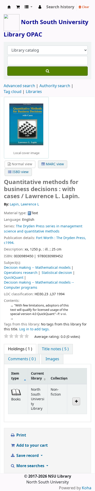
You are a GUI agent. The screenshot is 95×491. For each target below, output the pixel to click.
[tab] (55, 349)
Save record (27, 456)
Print (20, 435)
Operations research (21, 272)
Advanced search (19, 86)
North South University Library (9, 7)
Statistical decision (57, 272)
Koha (86, 488)
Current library (37, 376)
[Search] (47, 71)
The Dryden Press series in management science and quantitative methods (43, 229)
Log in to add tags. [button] (34, 329)
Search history (60, 7)
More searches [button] (30, 466)
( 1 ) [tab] (20, 349)
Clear (85, 7)
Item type (15, 376)
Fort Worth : (45, 238)
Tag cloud (12, 92)
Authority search (54, 86)
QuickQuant (13, 277)
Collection (59, 378)
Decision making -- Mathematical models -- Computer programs (39, 285)
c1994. (9, 242)
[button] (18, 7)
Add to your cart (31, 445)
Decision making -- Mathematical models (37, 267)
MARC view (54, 164)
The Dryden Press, (71, 238)
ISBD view (19, 172)
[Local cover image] (26, 124)
